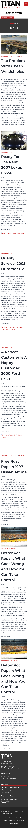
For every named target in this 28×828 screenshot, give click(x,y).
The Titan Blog (6, 777)
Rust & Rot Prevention (8, 778)
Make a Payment (10, 818)
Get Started (5, 792)
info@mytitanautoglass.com (15, 768)
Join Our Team (6, 801)
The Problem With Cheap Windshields (13, 66)
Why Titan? (5, 773)
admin (4, 76)
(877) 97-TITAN (9, 766)
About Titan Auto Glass (9, 799)
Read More (5, 128)
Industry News (11, 548)
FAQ (2, 789)
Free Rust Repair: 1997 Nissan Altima (14, 466)
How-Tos (15, 56)
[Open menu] (26, 4)
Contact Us (5, 803)
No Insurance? (6, 791)
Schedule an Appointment (7, 17)
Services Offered (10, 820)
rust (20, 56)
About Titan (20, 820)
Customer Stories (6, 56)
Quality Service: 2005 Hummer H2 (13, 263)
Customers (5, 784)
